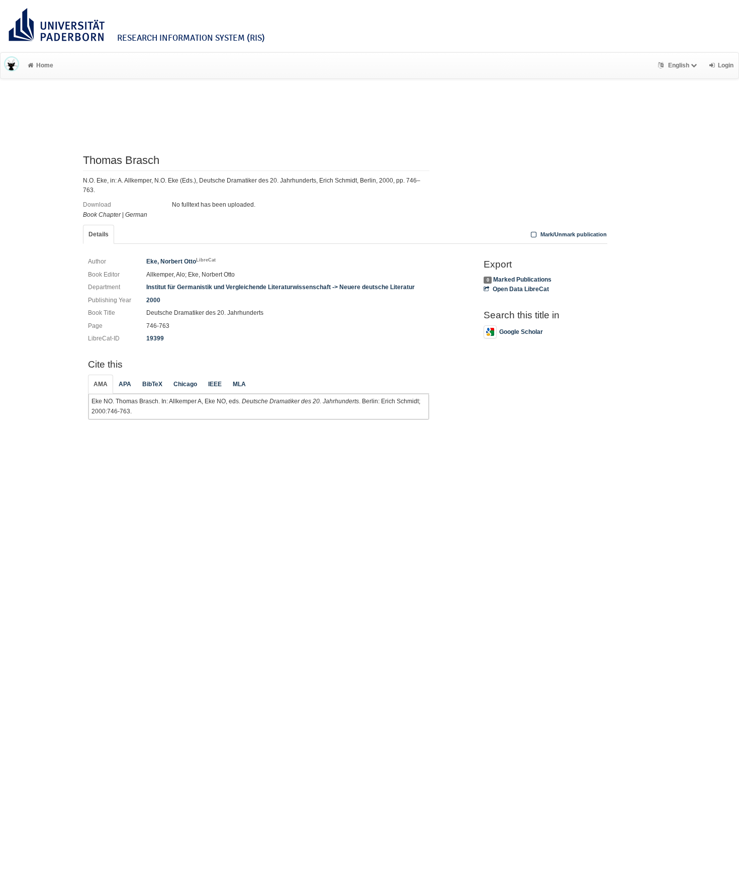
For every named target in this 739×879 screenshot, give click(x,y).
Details (98, 234)
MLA (239, 384)
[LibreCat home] (12, 65)
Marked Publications (522, 279)
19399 (155, 338)
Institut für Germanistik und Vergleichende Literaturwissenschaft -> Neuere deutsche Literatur (280, 287)
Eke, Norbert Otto (181, 261)
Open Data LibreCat (520, 289)
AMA (101, 384)
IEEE (215, 384)
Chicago (185, 384)
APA (125, 384)
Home (44, 65)
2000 (153, 300)
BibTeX (152, 384)
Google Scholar (521, 331)
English (679, 65)
